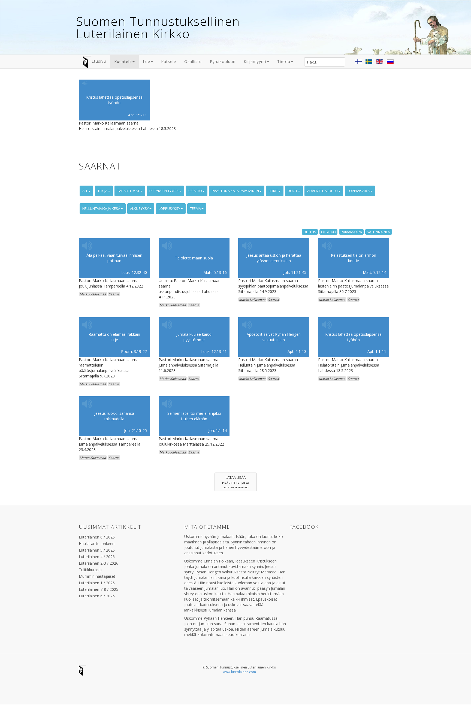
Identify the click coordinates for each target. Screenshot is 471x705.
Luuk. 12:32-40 (134, 272)
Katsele (168, 61)
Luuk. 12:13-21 (214, 351)
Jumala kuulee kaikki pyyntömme (194, 337)
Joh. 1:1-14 (217, 430)
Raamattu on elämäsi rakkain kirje (114, 337)
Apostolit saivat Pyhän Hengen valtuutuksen (274, 337)
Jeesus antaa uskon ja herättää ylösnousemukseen (273, 258)
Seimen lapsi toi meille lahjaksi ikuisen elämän (194, 416)
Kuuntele (123, 61)
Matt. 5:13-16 (215, 272)
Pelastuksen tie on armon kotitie (353, 258)
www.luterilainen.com (239, 672)
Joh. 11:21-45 (294, 272)
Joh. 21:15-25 (135, 430)
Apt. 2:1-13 (297, 351)
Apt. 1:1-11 (137, 114)
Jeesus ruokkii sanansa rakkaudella (114, 416)
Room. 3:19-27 (134, 351)
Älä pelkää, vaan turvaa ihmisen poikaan (114, 258)
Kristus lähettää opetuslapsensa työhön (114, 100)
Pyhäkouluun (222, 61)
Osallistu (193, 61)
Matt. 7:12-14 (374, 272)
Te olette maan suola (194, 258)
